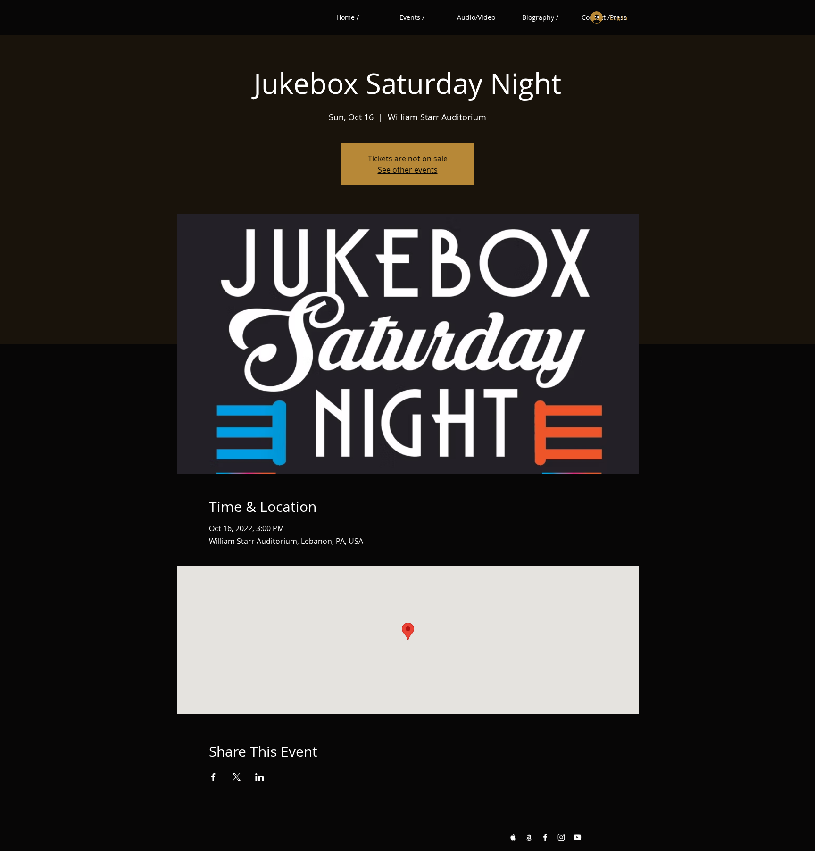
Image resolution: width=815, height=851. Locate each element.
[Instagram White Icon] (561, 837)
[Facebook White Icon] (545, 837)
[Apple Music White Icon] (513, 837)
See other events (408, 170)
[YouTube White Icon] (577, 837)
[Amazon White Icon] (529, 837)
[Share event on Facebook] (213, 777)
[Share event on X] (236, 777)
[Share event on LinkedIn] (259, 777)
